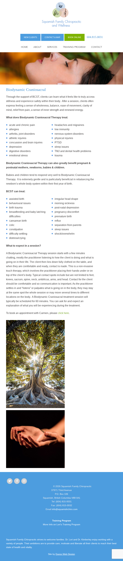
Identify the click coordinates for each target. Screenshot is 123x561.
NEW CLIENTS (30, 37)
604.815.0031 (95, 37)
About (37, 47)
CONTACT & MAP (52, 37)
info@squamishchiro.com (65, 509)
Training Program (74, 47)
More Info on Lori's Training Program (61, 524)
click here (63, 313)
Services (52, 47)
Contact (96, 47)
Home (24, 47)
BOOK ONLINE (74, 37)
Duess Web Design (65, 554)
